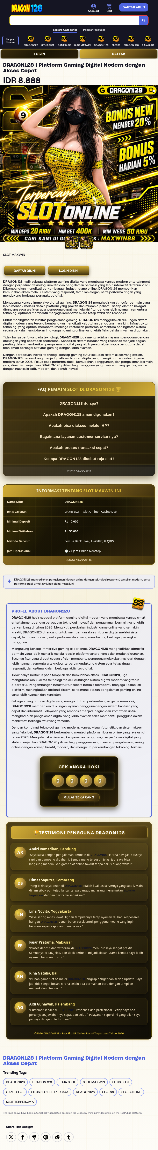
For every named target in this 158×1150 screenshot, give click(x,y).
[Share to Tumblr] (69, 1137)
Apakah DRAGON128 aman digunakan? (79, 414)
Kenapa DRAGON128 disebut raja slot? (79, 459)
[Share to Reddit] (57, 1137)
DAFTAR (118, 54)
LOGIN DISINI (68, 270)
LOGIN (39, 54)
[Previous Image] (3, 164)
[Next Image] (154, 164)
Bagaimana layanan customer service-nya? (79, 437)
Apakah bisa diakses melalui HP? (79, 426)
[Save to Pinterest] (46, 1137)
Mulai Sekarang (79, 797)
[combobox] (74, 20)
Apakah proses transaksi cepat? (79, 448)
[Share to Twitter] (11, 1137)
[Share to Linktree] (34, 1137)
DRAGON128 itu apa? (78, 403)
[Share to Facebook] (23, 1137)
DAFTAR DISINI (25, 270)
